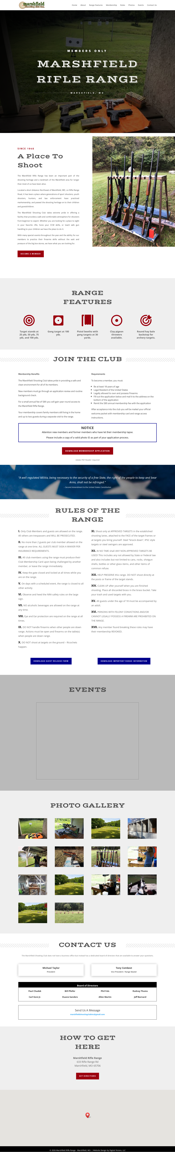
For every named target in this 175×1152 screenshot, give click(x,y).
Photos (131, 5)
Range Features (96, 5)
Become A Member (31, 253)
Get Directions (87, 1076)
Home (74, 5)
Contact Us (152, 5)
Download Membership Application (87, 451)
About (83, 5)
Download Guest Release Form (51, 661)
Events (141, 5)
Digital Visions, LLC (118, 1150)
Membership (111, 5)
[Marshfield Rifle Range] (32, 838)
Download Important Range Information (124, 661)
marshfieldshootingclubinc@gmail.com (87, 1014)
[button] (88, 1115)
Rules (122, 5)
